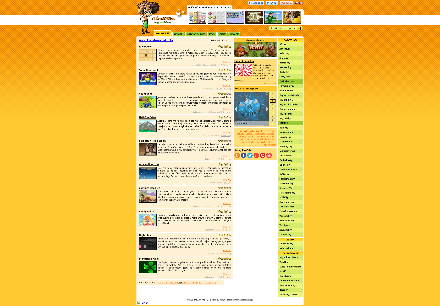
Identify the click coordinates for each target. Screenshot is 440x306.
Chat (222, 34)
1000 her (270, 131)
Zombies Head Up (149, 188)
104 (172, 282)
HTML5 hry (226, 230)
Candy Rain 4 (146, 211)
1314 (207, 282)
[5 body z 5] (230, 46)
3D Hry (219, 88)
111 (200, 282)
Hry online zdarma (288, 257)
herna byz (269, 139)
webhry (249, 133)
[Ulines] (216, 23)
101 (159, 282)
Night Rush (145, 235)
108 (188, 282)
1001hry (270, 136)
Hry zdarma (285, 276)
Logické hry (214, 65)
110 (196, 282)
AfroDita (201, 300)
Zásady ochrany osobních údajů (240, 300)
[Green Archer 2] (273, 23)
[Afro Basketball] (292, 23)
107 (184, 282)
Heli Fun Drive (147, 117)
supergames (246, 139)
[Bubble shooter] (235, 23)
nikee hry (255, 142)
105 (176, 282)
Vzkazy (234, 34)
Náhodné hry (286, 248)
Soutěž (282, 271)
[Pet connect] (197, 23)
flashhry (270, 133)
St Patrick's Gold (149, 258)
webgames (260, 133)
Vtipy (212, 34)
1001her (250, 136)
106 (180, 282)
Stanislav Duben (218, 300)
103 (167, 282)
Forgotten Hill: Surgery (152, 140)
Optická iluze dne (244, 61)
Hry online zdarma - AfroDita (156, 40)
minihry (240, 133)
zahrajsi (241, 136)
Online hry (162, 33)
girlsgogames (269, 144)
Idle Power (145, 46)
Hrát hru (227, 62)
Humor (178, 34)
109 (192, 282)
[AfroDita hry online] (155, 23)
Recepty (283, 289)
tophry (264, 142)
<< (211, 282)
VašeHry (283, 262)
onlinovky (260, 136)
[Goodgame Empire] (255, 56)
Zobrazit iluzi (270, 83)
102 (163, 282)
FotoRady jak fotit (288, 294)
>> (214, 282)
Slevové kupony (287, 285)
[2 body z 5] (222, 46)
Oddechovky (226, 65)
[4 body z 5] (227, 46)
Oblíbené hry (286, 243)
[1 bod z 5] (219, 46)
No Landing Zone (149, 164)
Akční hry (227, 88)
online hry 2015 (247, 131)
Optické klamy (195, 34)
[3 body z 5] (224, 46)
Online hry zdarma (289, 280)
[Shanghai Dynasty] (254, 23)
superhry (260, 131)
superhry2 (258, 139)
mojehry (245, 142)
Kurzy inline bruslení (290, 266)
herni (271, 142)
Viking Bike (145, 93)
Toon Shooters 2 (148, 70)
